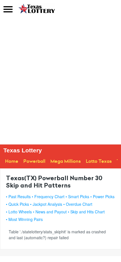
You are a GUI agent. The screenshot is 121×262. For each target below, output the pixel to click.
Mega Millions (65, 161)
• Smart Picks (77, 196)
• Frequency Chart (48, 196)
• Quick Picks (17, 204)
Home (11, 161)
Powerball (34, 161)
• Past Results (18, 196)
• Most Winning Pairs (24, 219)
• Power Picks (102, 196)
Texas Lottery (22, 150)
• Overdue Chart (77, 204)
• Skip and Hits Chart (86, 211)
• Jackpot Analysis (46, 204)
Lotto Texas (99, 161)
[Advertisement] (60, 81)
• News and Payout (50, 211)
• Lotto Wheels (19, 211)
